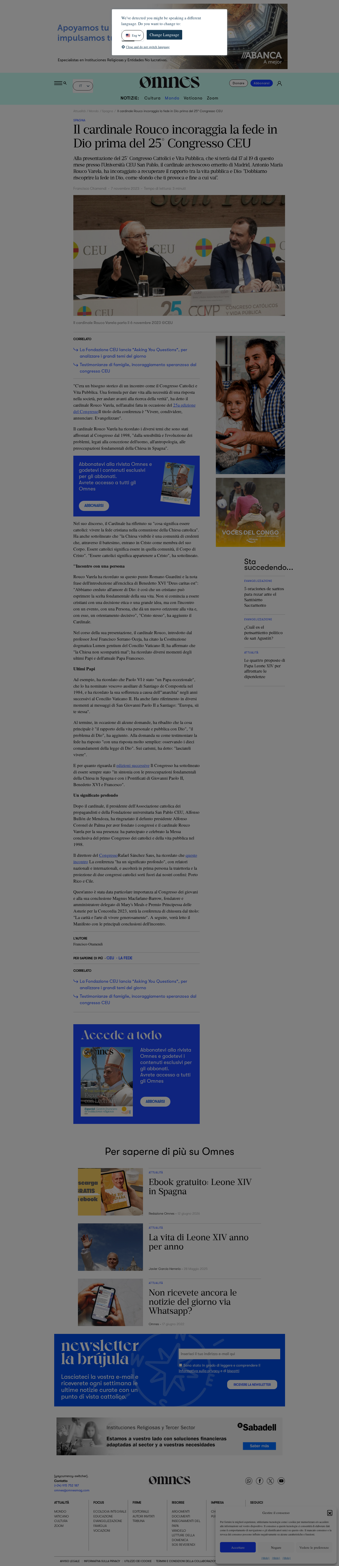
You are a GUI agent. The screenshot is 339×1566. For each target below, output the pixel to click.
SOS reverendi (183, 1544)
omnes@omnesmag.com (71, 1490)
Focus (98, 1502)
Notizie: (130, 98)
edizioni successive (132, 765)
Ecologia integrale (110, 1511)
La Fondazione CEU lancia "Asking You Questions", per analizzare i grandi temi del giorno (133, 353)
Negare (276, 1547)
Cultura (152, 98)
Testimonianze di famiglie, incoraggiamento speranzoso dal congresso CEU (138, 368)
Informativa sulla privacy (199, 1371)
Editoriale (141, 1511)
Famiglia (100, 1525)
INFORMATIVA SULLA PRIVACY (102, 1561)
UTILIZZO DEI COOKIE (138, 1561)
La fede (125, 958)
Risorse (178, 1502)
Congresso (108, 855)
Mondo (172, 98)
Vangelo (179, 1530)
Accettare (238, 1547)
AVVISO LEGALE (70, 1561)
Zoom (213, 98)
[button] (329, 1512)
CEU (110, 958)
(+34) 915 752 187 (66, 1485)
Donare (238, 83)
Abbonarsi (262, 83)
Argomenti (181, 1511)
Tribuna (139, 1521)
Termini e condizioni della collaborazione (187, 1561)
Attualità (79, 111)
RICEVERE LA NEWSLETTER (252, 1384)
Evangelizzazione (107, 1521)
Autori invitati (144, 1516)
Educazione (103, 1516)
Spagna (107, 111)
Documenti (181, 1516)
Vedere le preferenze (314, 1547)
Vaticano (193, 98)
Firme (137, 1502)
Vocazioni (101, 1530)
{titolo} (265, 1558)
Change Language (164, 34)
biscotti (233, 1371)
